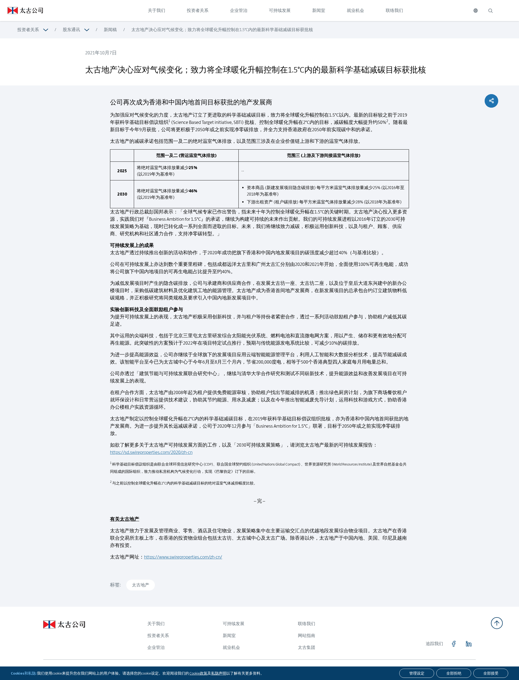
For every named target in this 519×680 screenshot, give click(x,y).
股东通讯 (71, 29)
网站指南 (306, 635)
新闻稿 (110, 29)
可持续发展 (280, 10)
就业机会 (355, 10)
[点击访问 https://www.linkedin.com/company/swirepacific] (469, 644)
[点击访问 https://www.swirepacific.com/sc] (21, 10)
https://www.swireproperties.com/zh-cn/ (183, 557)
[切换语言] (475, 10)
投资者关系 (197, 10)
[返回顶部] (497, 623)
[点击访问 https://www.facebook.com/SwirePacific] (454, 644)
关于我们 (156, 10)
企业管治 (238, 10)
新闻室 (318, 10)
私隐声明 (218, 673)
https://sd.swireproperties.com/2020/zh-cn (151, 452)
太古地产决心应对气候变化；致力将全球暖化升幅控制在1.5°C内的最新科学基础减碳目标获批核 (222, 29)
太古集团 (306, 647)
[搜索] (490, 10)
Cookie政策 (198, 673)
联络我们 (394, 10)
